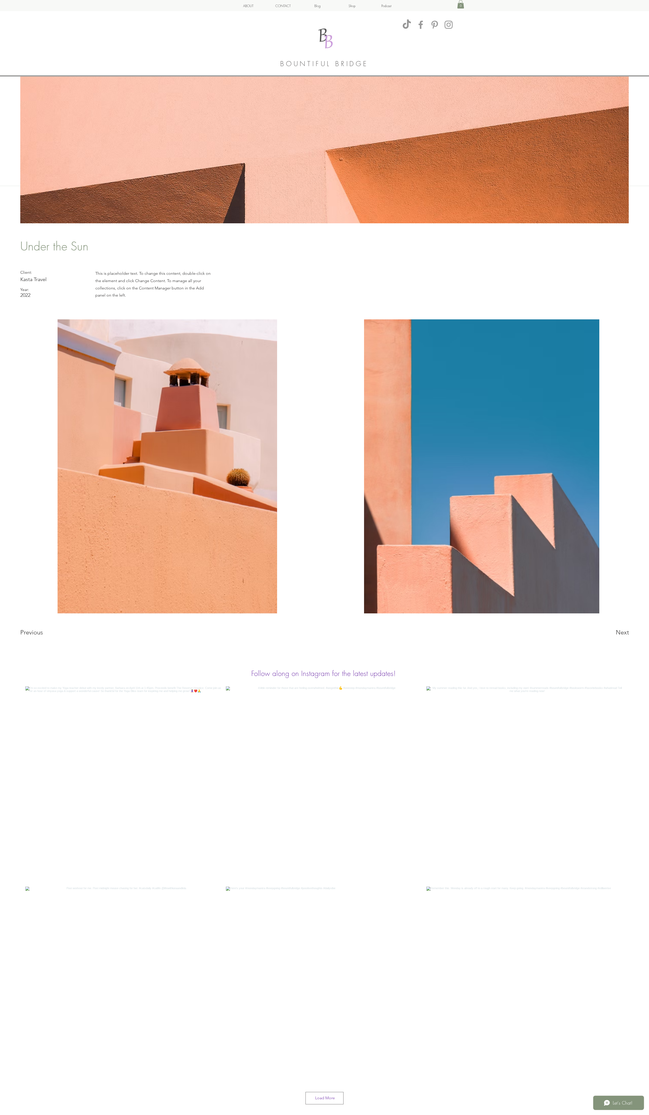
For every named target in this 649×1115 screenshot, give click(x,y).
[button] (460, 4)
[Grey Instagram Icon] (448, 24)
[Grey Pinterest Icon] (434, 24)
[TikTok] (406, 24)
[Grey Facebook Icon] (420, 24)
